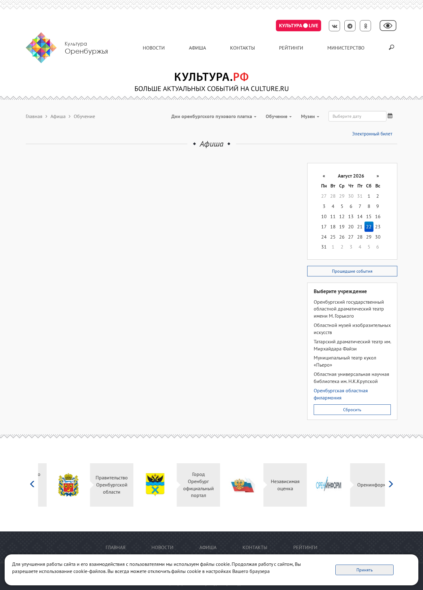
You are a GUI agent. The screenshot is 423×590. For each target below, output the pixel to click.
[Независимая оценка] (233, 484)
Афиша (197, 48)
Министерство (345, 48)
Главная (34, 116)
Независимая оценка (276, 484)
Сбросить (352, 409)
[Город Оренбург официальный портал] (146, 484)
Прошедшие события (352, 271)
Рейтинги (291, 48)
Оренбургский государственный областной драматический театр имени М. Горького (349, 309)
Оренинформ (363, 485)
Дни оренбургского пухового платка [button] (212, 116)
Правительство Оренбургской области (103, 484)
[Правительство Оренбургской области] (60, 484)
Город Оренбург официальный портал (190, 485)
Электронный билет (372, 133)
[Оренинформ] (320, 484)
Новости (154, 48)
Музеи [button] (308, 116)
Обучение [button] (277, 116)
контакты (242, 48)
